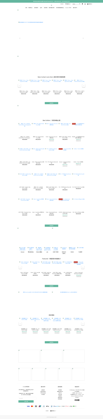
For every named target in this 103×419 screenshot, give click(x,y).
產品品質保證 (43, 391)
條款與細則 (60, 399)
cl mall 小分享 (68, 7)
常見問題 (60, 390)
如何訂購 (60, 394)
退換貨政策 (60, 397)
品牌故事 (43, 390)
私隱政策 (60, 396)
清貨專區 (46, 7)
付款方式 (60, 393)
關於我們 (75, 7)
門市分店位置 (43, 393)
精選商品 (30, 7)
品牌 (41, 7)
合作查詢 (43, 394)
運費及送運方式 (60, 391)
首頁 (26, 7)
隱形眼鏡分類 (51, 7)
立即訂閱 (26, 401)
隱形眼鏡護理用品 (60, 7)
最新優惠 (36, 7)
